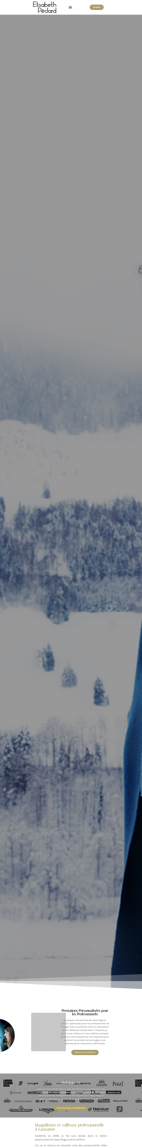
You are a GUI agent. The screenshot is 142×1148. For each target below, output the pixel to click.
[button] (70, 7)
